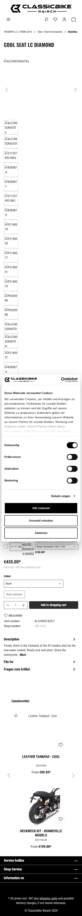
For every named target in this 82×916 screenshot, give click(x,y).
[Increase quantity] (24, 605)
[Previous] (7, 89)
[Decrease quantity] (8, 605)
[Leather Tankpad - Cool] (41, 733)
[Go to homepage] (41, 9)
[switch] (72, 457)
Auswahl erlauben (41, 520)
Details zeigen (60, 496)
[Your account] (64, 19)
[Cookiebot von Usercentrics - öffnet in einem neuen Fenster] (61, 379)
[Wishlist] (55, 19)
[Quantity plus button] (19, 546)
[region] (41, 282)
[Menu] (8, 19)
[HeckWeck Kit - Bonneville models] (28, 547)
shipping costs (48, 898)
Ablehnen (41, 533)
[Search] (46, 19)
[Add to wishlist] (60, 745)
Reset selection (14, 594)
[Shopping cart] (73, 19)
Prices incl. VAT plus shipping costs (22, 567)
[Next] (75, 89)
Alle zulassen (41, 508)
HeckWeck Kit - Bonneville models (41, 833)
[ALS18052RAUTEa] (41, 85)
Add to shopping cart (53, 605)
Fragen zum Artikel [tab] (17, 669)
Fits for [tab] (9, 662)
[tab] (40, 646)
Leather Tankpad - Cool (41, 757)
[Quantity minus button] (12, 546)
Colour (7, 576)
